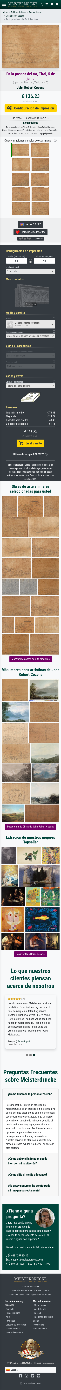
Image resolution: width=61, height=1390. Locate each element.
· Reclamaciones (12, 1328)
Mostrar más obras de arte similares (31, 659)
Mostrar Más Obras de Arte (30, 954)
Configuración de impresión (33, 108)
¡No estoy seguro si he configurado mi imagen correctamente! (29, 1188)
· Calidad (37, 1313)
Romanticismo (35, 12)
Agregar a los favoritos (32, 232)
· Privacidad (10, 1320)
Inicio (5, 12)
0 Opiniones (37, 238)
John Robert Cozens (15, 15)
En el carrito (32, 443)
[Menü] (4, 4)
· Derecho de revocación (15, 1324)
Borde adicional (12, 267)
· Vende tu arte (39, 1309)
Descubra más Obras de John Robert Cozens (30, 826)
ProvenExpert (24, 1041)
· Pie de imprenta (12, 1313)
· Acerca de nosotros (14, 1332)
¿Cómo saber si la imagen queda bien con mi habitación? (27, 1161)
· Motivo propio (39, 1305)
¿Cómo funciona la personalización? (30, 1094)
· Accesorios (38, 1324)
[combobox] (30, 271)
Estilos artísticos (18, 12)
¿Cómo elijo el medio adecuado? (27, 1174)
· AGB (7, 1317)
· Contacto (9, 1309)
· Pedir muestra (40, 1328)
